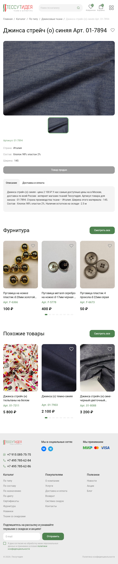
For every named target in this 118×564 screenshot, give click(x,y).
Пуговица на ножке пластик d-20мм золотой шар (19, 295)
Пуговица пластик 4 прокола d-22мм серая (94, 295)
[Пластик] (20, 264)
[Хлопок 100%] (59, 368)
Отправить (53, 536)
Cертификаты (11, 501)
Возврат (50, 496)
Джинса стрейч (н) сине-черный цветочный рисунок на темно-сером (95, 398)
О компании (52, 480)
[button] (78, 8)
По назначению (12, 490)
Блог (89, 490)
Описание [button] (11, 182)
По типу (7, 480)
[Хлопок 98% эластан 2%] (20, 368)
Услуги (49, 485)
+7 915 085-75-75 (19, 454)
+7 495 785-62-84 (19, 460)
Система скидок (54, 501)
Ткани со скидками (14, 516)
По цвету (8, 496)
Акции (90, 485)
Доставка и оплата (56, 490)
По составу (9, 485)
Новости (92, 480)
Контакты (51, 506)
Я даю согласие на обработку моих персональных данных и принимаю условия (33, 546)
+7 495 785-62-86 (19, 466)
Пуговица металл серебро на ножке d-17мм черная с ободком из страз (58, 295)
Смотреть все (102, 230)
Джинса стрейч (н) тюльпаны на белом (16, 398)
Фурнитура (9, 506)
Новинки (8, 511)
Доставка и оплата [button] (33, 182)
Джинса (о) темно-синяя (57, 396)
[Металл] (59, 264)
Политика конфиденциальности (98, 557)
